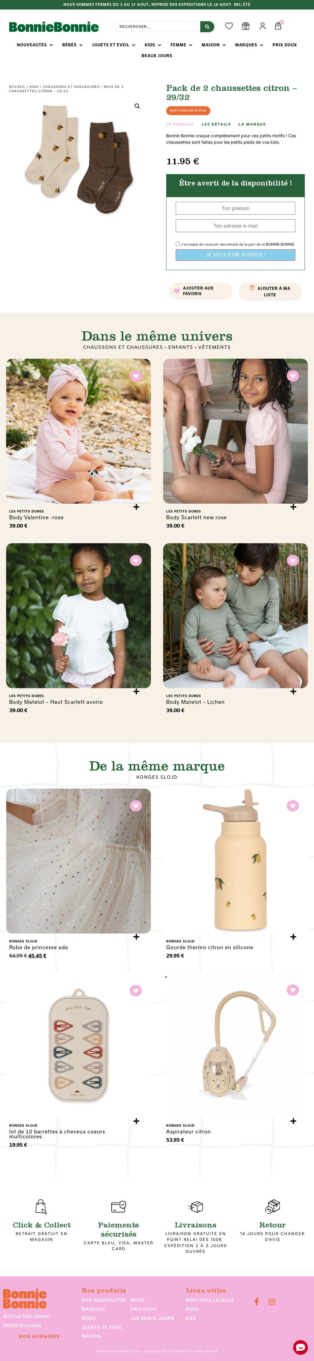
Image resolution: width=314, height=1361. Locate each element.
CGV (191, 1318)
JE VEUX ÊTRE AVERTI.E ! (236, 255)
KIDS (34, 86)
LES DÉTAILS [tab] (216, 124)
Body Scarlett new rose (196, 517)
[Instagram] (272, 1301)
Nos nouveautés (104, 1300)
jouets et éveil (102, 1327)
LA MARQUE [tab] (252, 124)
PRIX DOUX (144, 1309)
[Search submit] (207, 26)
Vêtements (214, 347)
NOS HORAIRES (39, 1336)
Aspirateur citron (188, 1131)
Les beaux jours (152, 1318)
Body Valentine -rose (36, 517)
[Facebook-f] (256, 1301)
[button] (35, 45)
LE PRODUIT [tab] (180, 124)
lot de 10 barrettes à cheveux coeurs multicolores (57, 1134)
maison (91, 1336)
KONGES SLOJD (157, 777)
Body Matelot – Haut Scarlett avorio (56, 702)
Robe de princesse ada (38, 947)
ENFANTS (180, 347)
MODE (138, 1300)
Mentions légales (210, 1300)
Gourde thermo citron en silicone (209, 947)
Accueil (17, 86)
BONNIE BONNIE (280, 244)
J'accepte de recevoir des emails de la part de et (237, 244)
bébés (89, 1318)
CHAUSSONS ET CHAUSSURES (71, 86)
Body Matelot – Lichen (195, 702)
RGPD (192, 1309)
